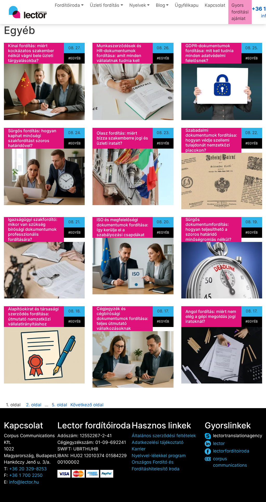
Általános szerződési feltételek (164, 435)
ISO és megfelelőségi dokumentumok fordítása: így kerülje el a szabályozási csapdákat (122, 227)
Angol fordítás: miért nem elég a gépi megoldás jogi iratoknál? (210, 316)
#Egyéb (74, 58)
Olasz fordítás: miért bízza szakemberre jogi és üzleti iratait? (122, 137)
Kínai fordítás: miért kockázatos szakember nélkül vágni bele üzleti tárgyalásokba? (31, 53)
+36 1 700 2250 (26, 475)
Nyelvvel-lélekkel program (159, 455)
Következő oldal (86, 404)
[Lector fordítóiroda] (28, 12)
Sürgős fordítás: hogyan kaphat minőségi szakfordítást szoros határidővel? (32, 138)
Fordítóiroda (67, 5)
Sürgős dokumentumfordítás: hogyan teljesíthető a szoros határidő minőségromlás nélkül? (208, 229)
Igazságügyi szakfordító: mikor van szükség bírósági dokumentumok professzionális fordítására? (32, 229)
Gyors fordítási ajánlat (240, 12)
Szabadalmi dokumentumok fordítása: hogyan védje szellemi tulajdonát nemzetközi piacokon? (211, 140)
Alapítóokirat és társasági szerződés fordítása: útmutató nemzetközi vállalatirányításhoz (33, 316)
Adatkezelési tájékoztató (157, 442)
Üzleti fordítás (104, 5)
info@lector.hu (24, 482)
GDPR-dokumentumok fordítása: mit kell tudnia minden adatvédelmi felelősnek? (209, 53)
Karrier (138, 448)
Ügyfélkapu (186, 5)
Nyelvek (137, 5)
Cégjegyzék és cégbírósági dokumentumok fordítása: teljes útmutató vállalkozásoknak (122, 318)
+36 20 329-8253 (28, 468)
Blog (160, 5)
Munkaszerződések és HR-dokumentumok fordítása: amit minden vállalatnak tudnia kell (119, 53)
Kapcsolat (215, 5)
